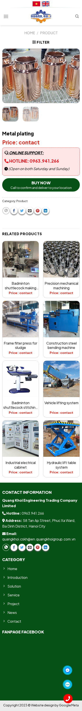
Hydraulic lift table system (61, 464)
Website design (43, 705)
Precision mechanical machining (61, 285)
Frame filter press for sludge (20, 345)
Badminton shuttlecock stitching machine (20, 405)
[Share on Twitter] (22, 210)
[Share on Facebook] (14, 210)
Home (29, 32)
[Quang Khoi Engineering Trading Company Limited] (41, 16)
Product (49, 32)
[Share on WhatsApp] (6, 210)
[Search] (77, 16)
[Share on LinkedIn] (45, 210)
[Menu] (6, 16)
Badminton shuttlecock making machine (20, 285)
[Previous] (9, 75)
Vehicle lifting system (61, 403)
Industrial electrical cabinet (20, 464)
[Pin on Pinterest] (37, 210)
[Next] (73, 75)
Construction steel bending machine (61, 345)
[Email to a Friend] (29, 210)
